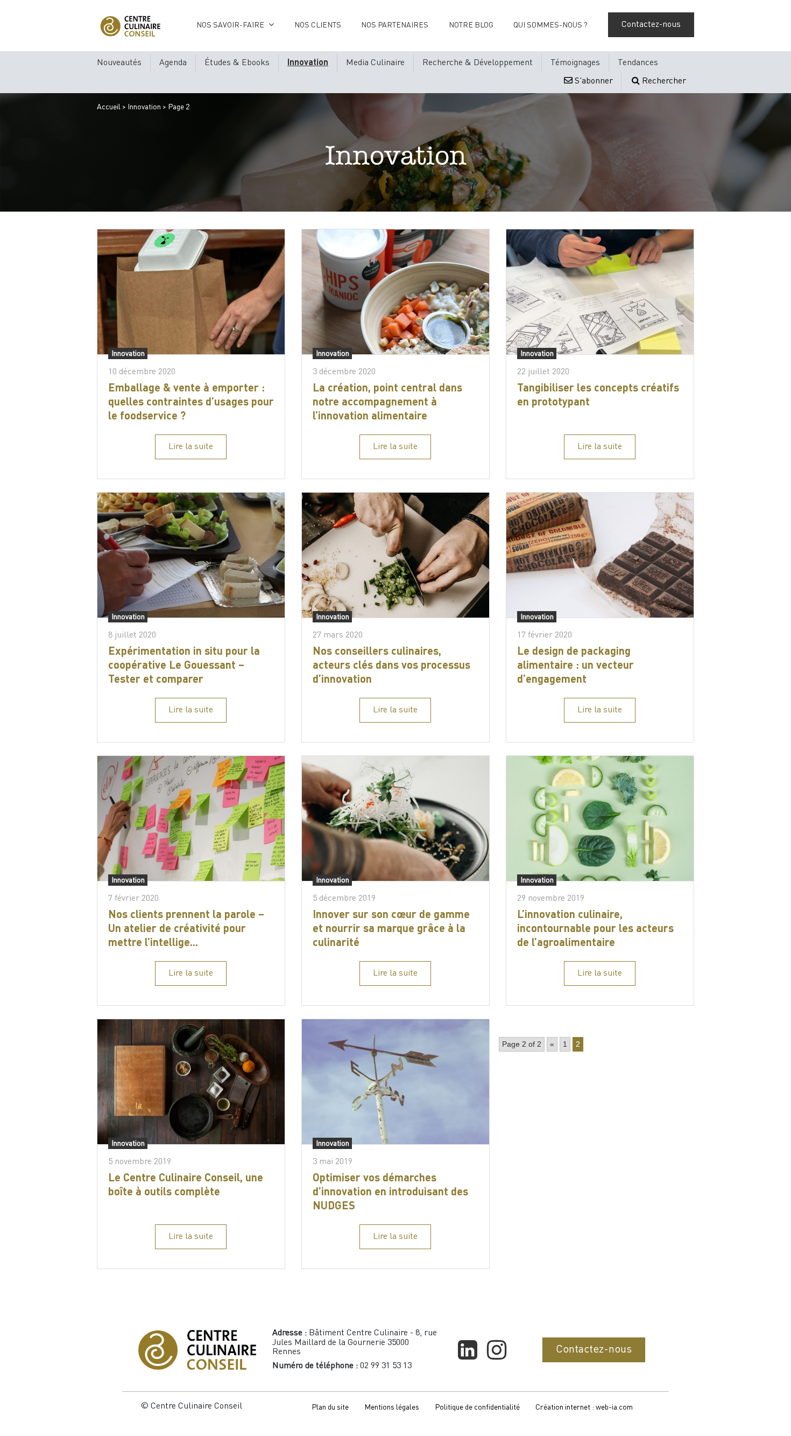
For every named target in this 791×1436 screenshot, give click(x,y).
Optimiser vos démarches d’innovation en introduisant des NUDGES (390, 1192)
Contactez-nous (651, 24)
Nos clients (317, 25)
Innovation (307, 63)
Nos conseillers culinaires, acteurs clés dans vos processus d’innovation (391, 666)
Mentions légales (391, 1407)
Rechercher (663, 81)
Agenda (173, 63)
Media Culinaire (375, 63)
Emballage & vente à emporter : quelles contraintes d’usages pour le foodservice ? (191, 402)
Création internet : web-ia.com (584, 1407)
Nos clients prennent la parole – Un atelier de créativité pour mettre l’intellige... (186, 929)
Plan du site (330, 1407)
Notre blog (471, 25)
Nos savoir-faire (230, 25)
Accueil (109, 107)
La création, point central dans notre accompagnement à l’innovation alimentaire (387, 402)
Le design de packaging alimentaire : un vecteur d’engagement (575, 666)
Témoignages (575, 63)
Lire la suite (190, 447)
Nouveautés (119, 63)
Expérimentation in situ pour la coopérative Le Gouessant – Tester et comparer (184, 666)
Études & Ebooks (237, 63)
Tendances (638, 63)
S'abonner (593, 81)
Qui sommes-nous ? (550, 25)
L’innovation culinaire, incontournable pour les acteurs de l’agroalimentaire (595, 929)
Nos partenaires (394, 25)
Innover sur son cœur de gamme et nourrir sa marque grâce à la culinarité (391, 929)
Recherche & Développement (477, 63)
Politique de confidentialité (477, 1407)
